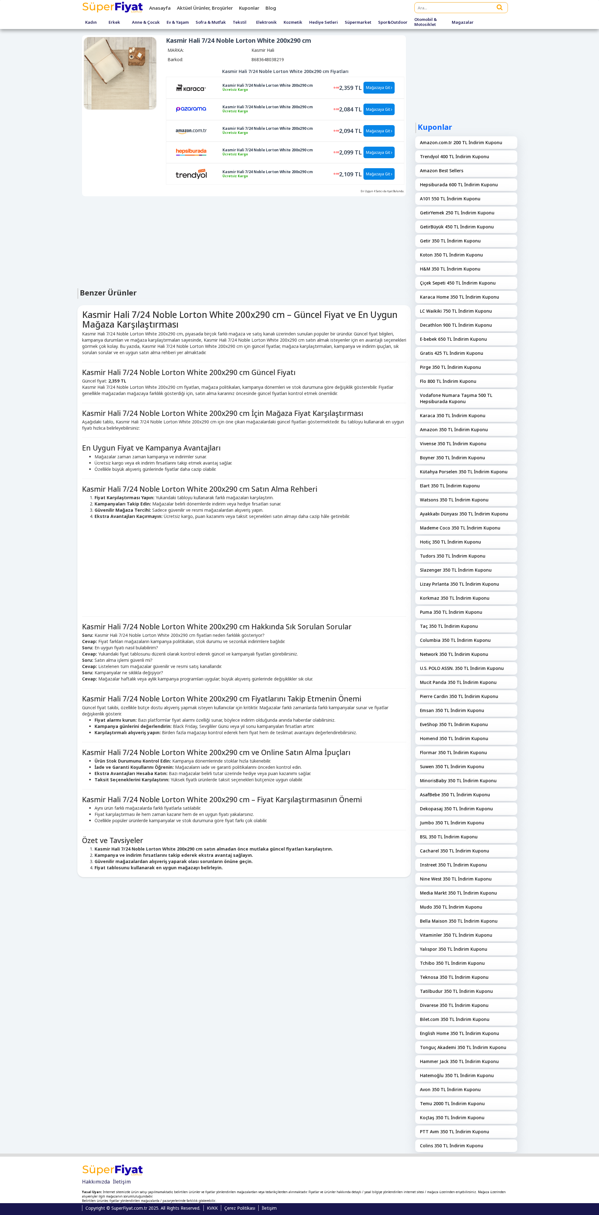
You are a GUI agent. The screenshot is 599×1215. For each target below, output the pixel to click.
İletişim (122, 1181)
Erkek (114, 22)
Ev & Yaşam (178, 22)
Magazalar (463, 22)
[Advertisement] (244, 241)
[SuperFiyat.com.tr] (113, 8)
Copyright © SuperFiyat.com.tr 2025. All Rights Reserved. (142, 1208)
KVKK (212, 1208)
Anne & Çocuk (146, 22)
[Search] (500, 7)
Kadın (91, 22)
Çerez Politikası (239, 1208)
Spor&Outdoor (392, 22)
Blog (270, 8)
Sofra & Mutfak (211, 22)
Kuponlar (249, 8)
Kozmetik (293, 22)
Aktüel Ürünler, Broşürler (205, 8)
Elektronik (266, 22)
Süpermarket (358, 22)
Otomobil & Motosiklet (425, 22)
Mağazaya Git (378, 87)
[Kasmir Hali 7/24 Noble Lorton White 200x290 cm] (191, 87)
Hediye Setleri (323, 22)
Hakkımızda (96, 1181)
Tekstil (239, 22)
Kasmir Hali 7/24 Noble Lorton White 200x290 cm (267, 85)
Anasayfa (160, 8)
